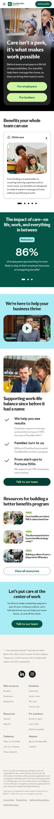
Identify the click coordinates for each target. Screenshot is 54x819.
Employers (8, 696)
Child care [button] (18, 137)
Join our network (11, 747)
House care (34, 707)
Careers (32, 747)
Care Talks (34, 724)
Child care (33, 691)
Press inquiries (10, 752)
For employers (27, 86)
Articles (6, 719)
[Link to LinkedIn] (21, 674)
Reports (7, 724)
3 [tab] (28, 203)
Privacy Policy (21, 800)
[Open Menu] (4, 4)
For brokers (27, 97)
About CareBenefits (38, 742)
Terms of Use (8, 800)
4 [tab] (32, 203)
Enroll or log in (35, 719)
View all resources (27, 571)
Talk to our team (27, 482)
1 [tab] (19, 203)
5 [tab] (36, 203)
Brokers (7, 691)
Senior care (34, 696)
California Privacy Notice (39, 800)
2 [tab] (24, 203)
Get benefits (43, 4)
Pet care (33, 702)
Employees (8, 702)
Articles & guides (36, 729)
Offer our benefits (11, 742)
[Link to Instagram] (32, 674)
